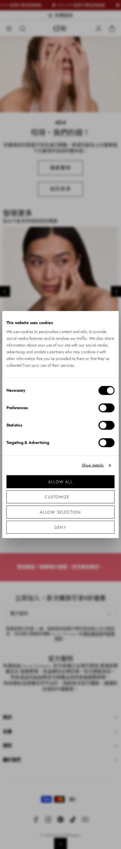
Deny (61, 527)
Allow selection (60, 512)
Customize (57, 496)
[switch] (106, 407)
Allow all (60, 481)
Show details (93, 465)
